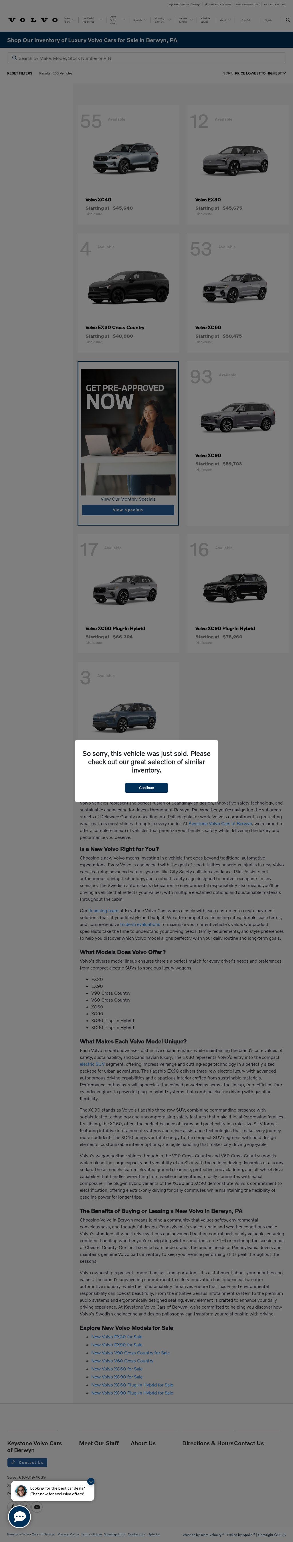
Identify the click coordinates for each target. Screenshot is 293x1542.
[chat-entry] (19, 1516)
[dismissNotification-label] (90, 1481)
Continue (146, 787)
